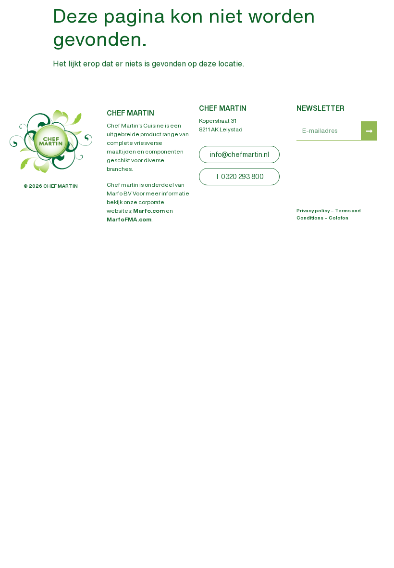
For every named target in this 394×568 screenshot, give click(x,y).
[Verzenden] (369, 131)
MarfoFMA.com (129, 219)
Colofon (338, 217)
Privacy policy (313, 210)
